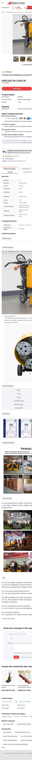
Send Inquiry (17, 88)
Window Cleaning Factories (10, 736)
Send (16, 657)
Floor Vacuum (21, 705)
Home (3, 12)
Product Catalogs (26, 701)
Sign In (4, 161)
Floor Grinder (5, 705)
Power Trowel (20, 708)
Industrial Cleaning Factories (22, 732)
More (3, 747)
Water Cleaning (7, 732)
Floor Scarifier (5, 708)
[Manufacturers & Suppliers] (16, 3)
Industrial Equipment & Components (14, 12)
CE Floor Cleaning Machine (10, 740)
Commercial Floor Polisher (24, 724)
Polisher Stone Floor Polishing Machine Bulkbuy (15, 744)
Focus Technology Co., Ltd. (21, 753)
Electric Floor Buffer (8, 724)
